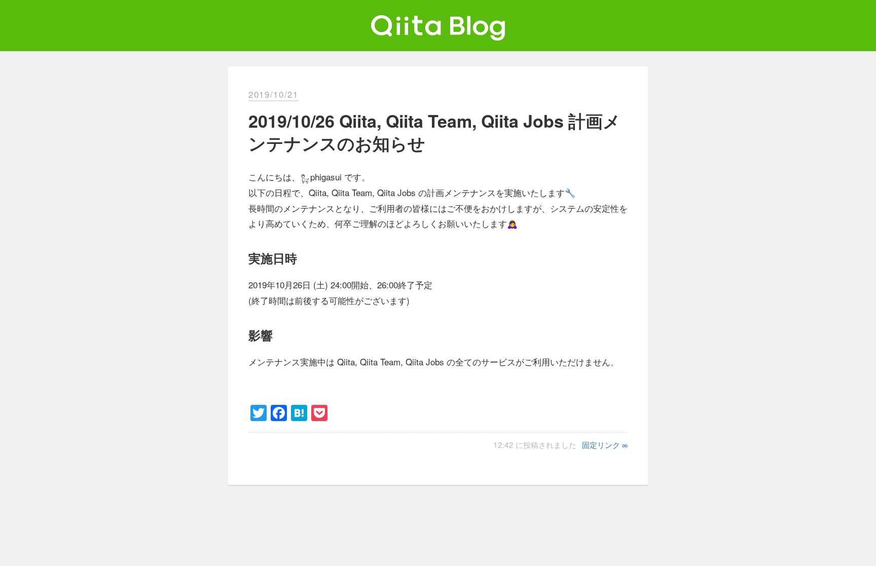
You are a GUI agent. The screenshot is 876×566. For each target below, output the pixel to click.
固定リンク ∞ (605, 444)
